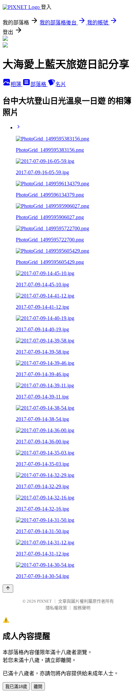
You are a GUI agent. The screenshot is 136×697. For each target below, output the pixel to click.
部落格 (39, 84)
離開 (38, 686)
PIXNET (44, 601)
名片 (60, 84)
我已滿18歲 (16, 686)
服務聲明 (81, 607)
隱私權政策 (56, 607)
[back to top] (8, 589)
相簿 (16, 84)
